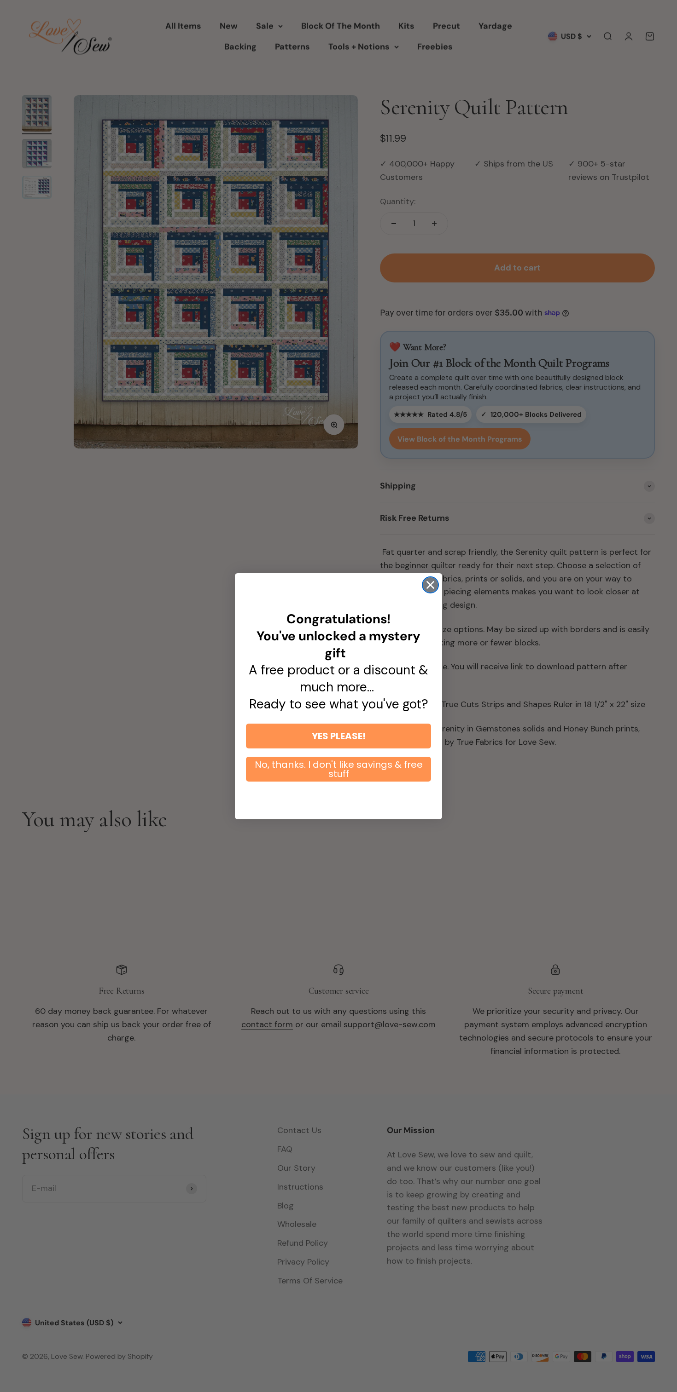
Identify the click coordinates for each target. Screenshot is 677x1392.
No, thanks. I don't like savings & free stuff (339, 769)
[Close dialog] (430, 585)
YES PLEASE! (339, 736)
